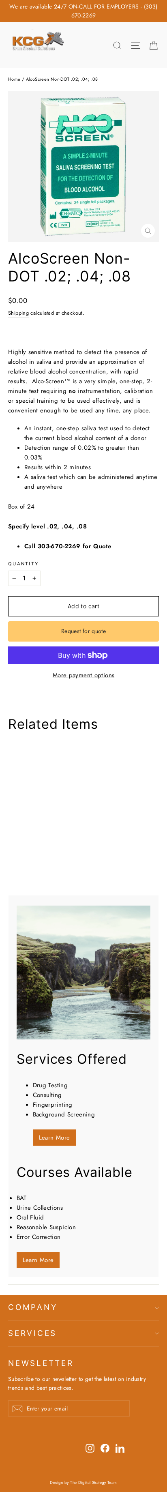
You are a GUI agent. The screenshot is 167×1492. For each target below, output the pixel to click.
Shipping (18, 313)
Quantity (23, 564)
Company (33, 1307)
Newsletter (41, 1363)
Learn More (54, 1137)
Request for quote (83, 631)
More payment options (84, 675)
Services (32, 1333)
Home (14, 79)
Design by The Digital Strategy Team (83, 1482)
